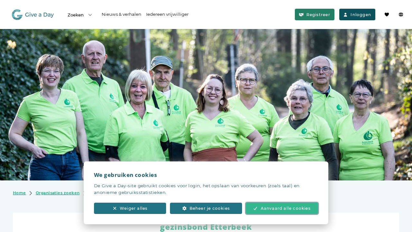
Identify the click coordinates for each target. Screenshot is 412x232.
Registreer (318, 14)
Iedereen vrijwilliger (167, 14)
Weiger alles (133, 208)
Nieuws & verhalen (121, 14)
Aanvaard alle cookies (286, 208)
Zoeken (76, 14)
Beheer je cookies (210, 208)
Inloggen (361, 14)
